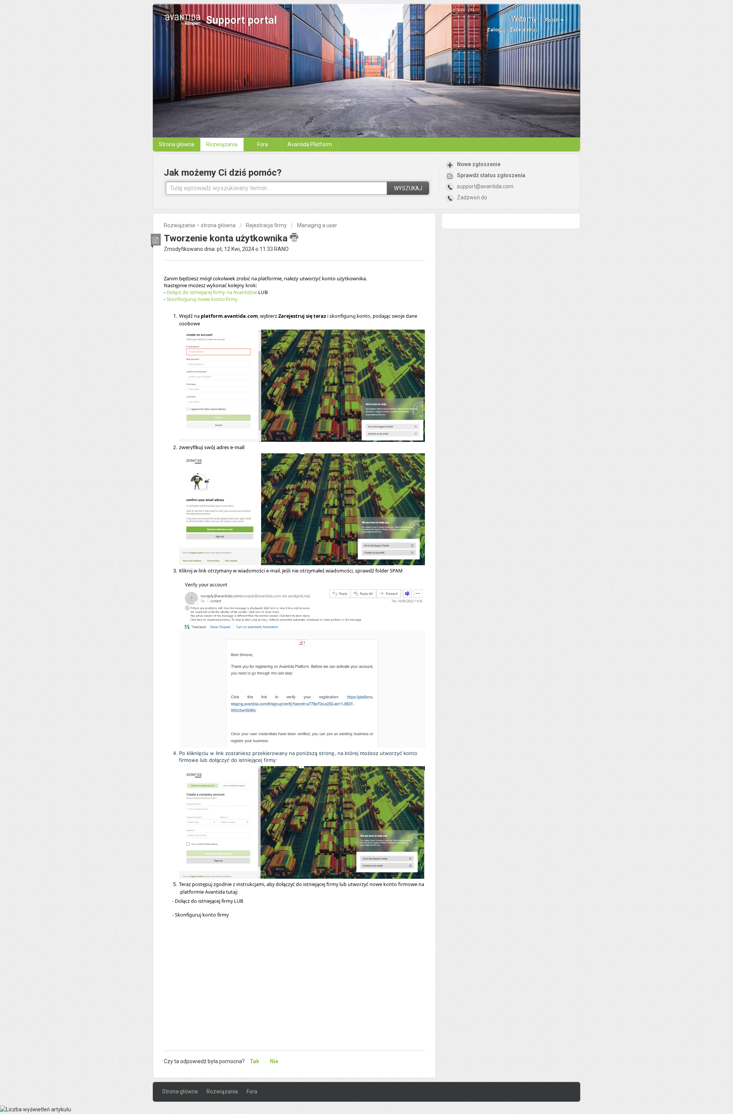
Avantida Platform (309, 144)
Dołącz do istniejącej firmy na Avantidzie (212, 292)
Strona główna (176, 144)
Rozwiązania (221, 144)
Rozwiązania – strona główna (200, 225)
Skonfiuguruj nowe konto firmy (202, 299)
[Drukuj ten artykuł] (294, 237)
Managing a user (317, 225)
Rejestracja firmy (266, 225)
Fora (262, 144)
